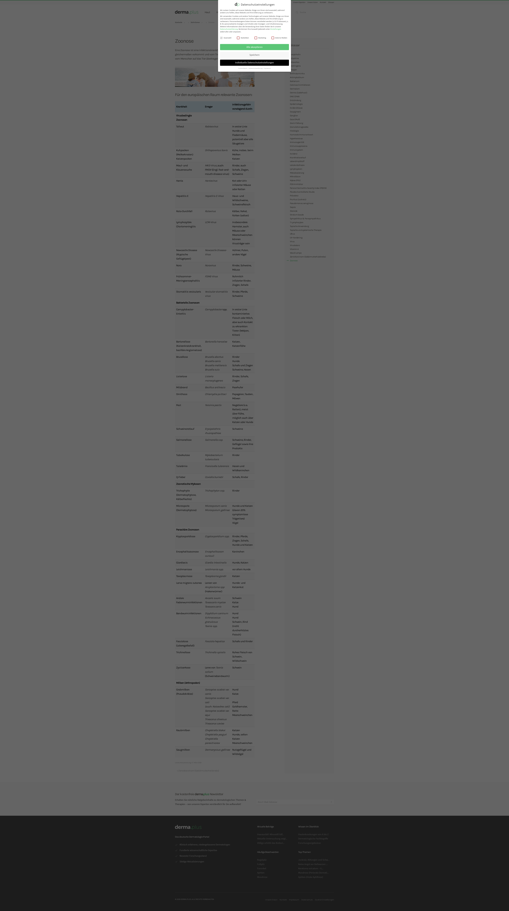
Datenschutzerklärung (229, 29)
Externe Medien (281, 38)
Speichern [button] (254, 54)
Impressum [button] (267, 68)
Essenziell (227, 38)
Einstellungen (275, 29)
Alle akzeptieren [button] (254, 47)
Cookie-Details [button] (242, 68)
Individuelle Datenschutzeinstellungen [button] (254, 62)
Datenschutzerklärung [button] (256, 68)
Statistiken (245, 38)
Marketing (262, 38)
